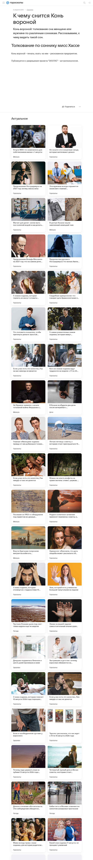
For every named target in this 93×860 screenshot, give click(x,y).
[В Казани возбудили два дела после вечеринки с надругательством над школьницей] (65, 397)
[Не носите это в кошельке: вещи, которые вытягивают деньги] (65, 142)
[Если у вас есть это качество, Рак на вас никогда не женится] (28, 361)
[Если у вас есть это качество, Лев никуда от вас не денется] (65, 689)
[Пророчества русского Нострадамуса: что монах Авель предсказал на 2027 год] (65, 251)
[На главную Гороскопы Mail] (16, 2)
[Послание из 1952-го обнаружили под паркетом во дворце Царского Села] (28, 507)
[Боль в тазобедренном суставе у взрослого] (28, 726)
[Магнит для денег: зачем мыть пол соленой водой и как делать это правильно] (28, 215)
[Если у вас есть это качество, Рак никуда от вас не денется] (28, 470)
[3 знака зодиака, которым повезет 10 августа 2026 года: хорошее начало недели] (28, 689)
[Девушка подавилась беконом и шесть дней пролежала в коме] (28, 653)
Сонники (30, 10)
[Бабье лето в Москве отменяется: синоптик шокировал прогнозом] (65, 799)
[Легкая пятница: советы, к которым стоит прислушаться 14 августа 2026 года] (65, 434)
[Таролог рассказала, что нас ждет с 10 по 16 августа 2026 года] (65, 726)
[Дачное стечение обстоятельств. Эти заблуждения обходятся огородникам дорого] (28, 799)
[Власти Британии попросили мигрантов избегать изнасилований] (28, 543)
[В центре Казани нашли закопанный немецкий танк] (65, 215)
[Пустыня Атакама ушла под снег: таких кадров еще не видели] (28, 616)
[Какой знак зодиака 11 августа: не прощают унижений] (65, 835)
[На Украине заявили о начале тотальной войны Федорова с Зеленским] (28, 397)
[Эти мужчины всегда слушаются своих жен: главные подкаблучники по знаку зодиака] (65, 179)
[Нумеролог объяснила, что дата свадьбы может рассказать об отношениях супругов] (65, 543)
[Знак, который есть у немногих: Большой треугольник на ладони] (65, 580)
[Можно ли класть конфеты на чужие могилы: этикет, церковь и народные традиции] (65, 470)
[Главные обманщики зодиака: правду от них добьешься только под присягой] (28, 434)
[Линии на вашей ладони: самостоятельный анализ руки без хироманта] (65, 616)
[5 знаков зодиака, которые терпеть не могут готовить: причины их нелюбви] (28, 288)
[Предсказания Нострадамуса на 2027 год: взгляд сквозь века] (28, 179)
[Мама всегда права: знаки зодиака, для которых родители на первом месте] (28, 835)
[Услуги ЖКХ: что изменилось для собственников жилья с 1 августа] (28, 142)
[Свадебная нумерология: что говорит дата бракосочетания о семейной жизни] (65, 288)
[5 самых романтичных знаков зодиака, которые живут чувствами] (65, 324)
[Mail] (7, 2)
